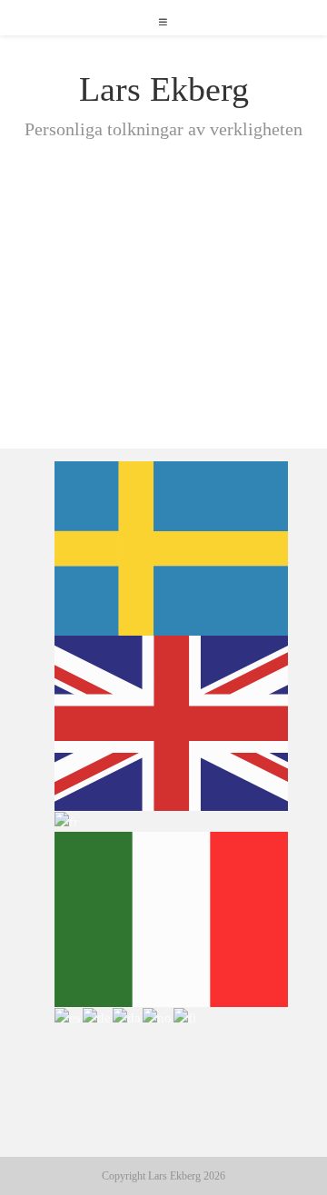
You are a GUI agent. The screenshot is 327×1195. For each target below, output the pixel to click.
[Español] (68, 1017)
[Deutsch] (98, 1017)
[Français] (67, 821)
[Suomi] (185, 1017)
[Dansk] (128, 1017)
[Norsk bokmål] (158, 1017)
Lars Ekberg (164, 89)
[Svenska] (172, 546)
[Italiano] (172, 918)
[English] (172, 722)
